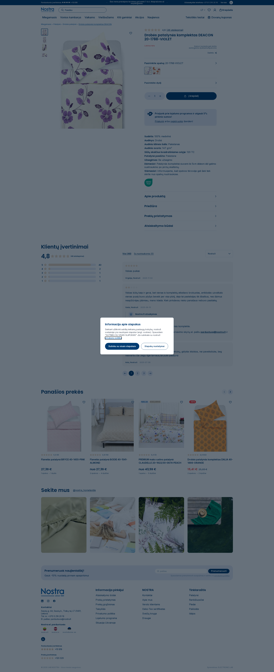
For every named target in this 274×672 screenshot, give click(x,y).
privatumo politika (113, 338)
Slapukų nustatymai (155, 346)
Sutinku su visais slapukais (122, 346)
